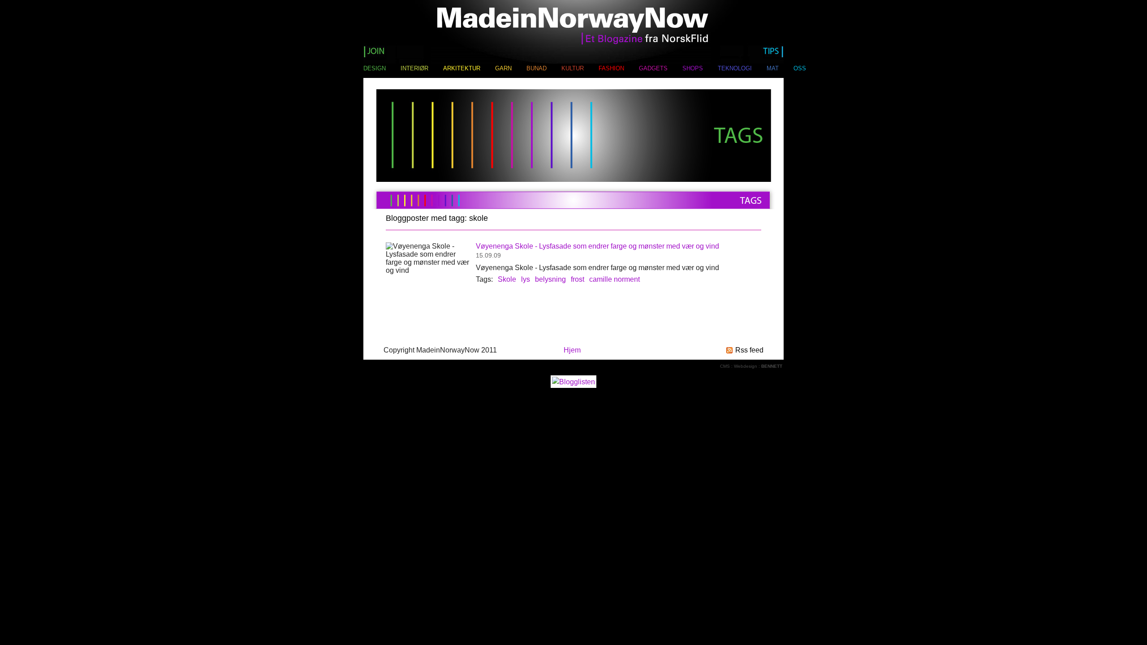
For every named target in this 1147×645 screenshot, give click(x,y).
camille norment (614, 279)
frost (577, 279)
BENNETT (771, 366)
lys (525, 279)
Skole (507, 279)
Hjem (572, 350)
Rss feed (749, 350)
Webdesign (745, 366)
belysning (550, 279)
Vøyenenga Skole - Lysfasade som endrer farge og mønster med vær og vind (597, 246)
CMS (725, 366)
